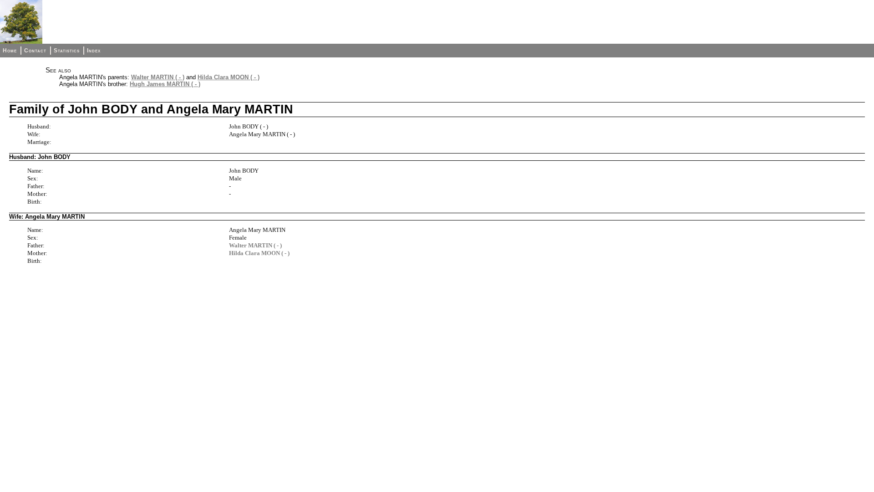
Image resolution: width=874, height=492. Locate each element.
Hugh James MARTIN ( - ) (165, 84)
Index (94, 50)
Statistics (67, 50)
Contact (35, 50)
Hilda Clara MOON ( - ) (228, 77)
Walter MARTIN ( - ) (157, 77)
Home (10, 50)
